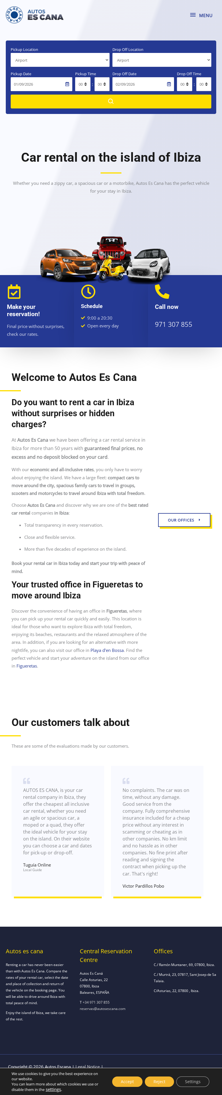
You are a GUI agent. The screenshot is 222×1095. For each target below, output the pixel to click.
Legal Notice (87, 1067)
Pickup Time (85, 73)
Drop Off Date (124, 73)
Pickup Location (24, 49)
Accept (127, 1081)
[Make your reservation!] (14, 291)
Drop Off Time (189, 73)
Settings (193, 1081)
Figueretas (26, 666)
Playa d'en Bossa (107, 650)
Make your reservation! (23, 310)
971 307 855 (173, 324)
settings (53, 1089)
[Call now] (162, 291)
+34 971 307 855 (96, 1002)
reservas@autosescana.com (102, 1008)
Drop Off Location (127, 49)
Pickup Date (21, 73)
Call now (166, 306)
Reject (159, 1081)
